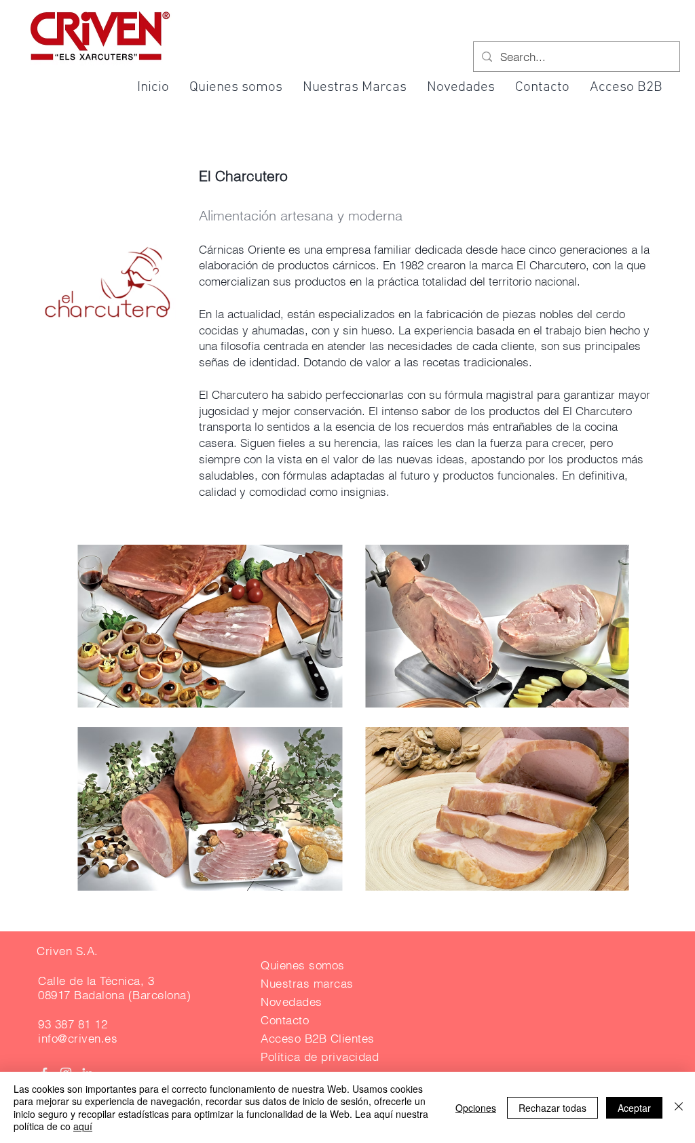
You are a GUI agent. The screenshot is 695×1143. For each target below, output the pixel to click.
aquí (82, 1126)
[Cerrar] (679, 1107)
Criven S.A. (67, 951)
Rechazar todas (552, 1108)
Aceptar (634, 1108)
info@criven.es (77, 1038)
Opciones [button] (475, 1108)
